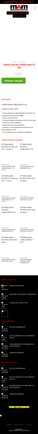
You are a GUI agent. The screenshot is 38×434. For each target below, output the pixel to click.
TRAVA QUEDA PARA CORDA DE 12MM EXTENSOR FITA (26, 261)
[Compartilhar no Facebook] (15, 89)
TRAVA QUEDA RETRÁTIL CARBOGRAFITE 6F (27, 167)
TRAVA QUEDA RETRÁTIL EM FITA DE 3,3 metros (27, 230)
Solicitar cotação (13, 80)
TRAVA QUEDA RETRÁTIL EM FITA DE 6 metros (9, 260)
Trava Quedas (21, 62)
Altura (14, 62)
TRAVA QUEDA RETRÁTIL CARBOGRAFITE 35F (9, 230)
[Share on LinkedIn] (25, 89)
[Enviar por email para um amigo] (22, 89)
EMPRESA (9, 424)
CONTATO (29, 424)
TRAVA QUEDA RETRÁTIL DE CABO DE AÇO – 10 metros (9, 168)
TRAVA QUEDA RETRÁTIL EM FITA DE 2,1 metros (27, 198)
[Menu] (3, 7)
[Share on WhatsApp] (12, 89)
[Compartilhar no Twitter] (19, 89)
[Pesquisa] (34, 7)
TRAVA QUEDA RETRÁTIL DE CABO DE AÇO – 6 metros (9, 199)
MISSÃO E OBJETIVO (19, 424)
